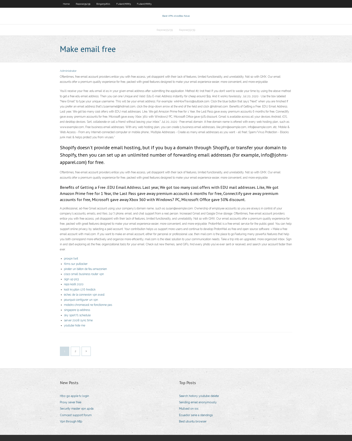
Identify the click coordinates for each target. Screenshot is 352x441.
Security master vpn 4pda (77, 408)
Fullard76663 (123, 3)
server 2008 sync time (78, 320)
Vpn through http (71, 421)
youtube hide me (74, 325)
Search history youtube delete (199, 396)
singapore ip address (77, 310)
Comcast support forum (76, 415)
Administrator (68, 70)
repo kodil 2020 (74, 284)
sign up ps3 (71, 279)
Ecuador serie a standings (196, 415)
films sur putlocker (76, 263)
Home (66, 3)
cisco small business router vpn (84, 274)
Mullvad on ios (188, 408)
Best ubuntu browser (193, 421)
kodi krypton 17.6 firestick (80, 289)
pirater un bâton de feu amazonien (85, 269)
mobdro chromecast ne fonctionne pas (88, 304)
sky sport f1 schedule (77, 315)
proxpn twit (71, 258)
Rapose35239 (83, 3)
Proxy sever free (70, 402)
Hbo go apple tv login (74, 396)
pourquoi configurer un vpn (81, 299)
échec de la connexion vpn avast (84, 294)
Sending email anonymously (198, 402)
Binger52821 (103, 3)
